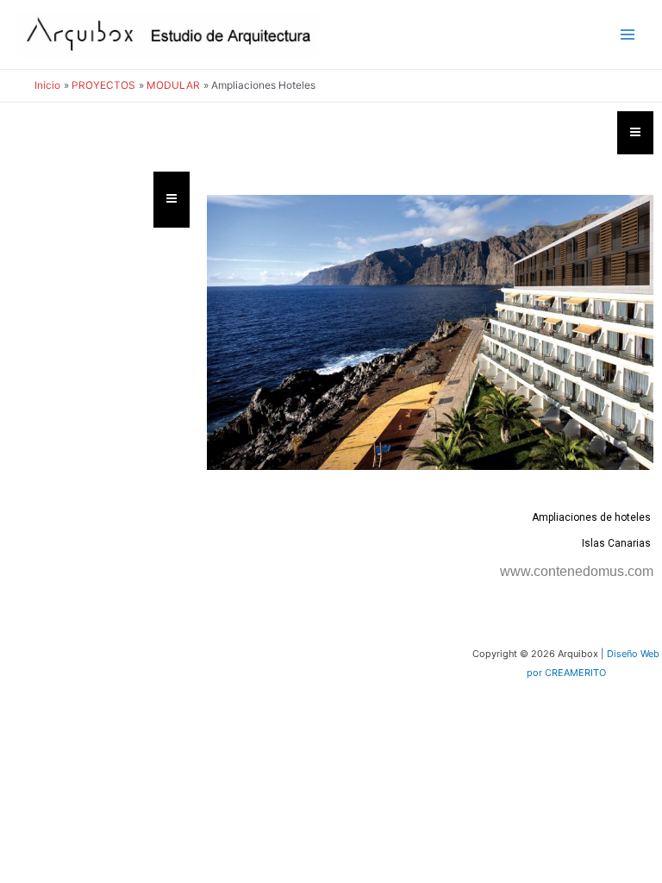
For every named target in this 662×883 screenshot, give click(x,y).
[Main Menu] (628, 35)
